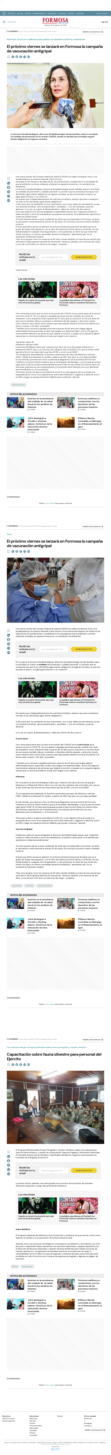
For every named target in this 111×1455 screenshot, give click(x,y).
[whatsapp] (13, 56)
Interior (28, 13)
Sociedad (80, 13)
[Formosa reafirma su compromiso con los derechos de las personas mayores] (66, 402)
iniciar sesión (49, 503)
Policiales (62, 13)
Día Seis (20, 13)
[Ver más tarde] (8, 57)
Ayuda (68, 1444)
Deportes (11, 13)
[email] (24, 56)
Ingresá (104, 22)
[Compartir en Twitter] (20, 56)
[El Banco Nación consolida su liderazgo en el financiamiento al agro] (66, 422)
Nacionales (51, 13)
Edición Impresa (102, 13)
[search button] (4, 13)
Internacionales (39, 13)
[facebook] (17, 56)
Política (71, 13)
